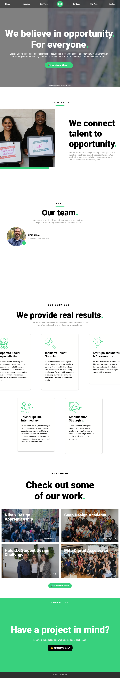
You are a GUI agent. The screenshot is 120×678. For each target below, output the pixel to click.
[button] (16, 236)
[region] (60, 362)
